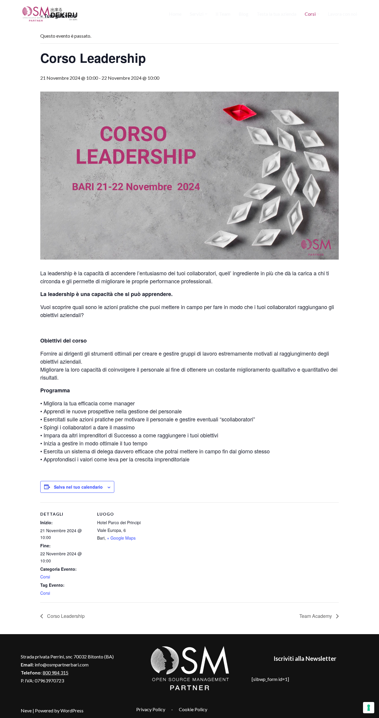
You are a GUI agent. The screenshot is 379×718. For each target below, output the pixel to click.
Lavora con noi (342, 14)
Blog (243, 14)
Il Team (223, 14)
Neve (26, 710)
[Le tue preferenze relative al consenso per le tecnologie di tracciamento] (368, 707)
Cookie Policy (193, 709)
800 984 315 (55, 672)
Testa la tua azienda (276, 14)
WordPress (71, 710)
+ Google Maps (121, 538)
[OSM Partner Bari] (50, 13)
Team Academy (316, 616)
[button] (206, 14)
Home (175, 14)
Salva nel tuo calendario (78, 487)
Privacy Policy (150, 709)
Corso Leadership (65, 616)
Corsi (45, 577)
